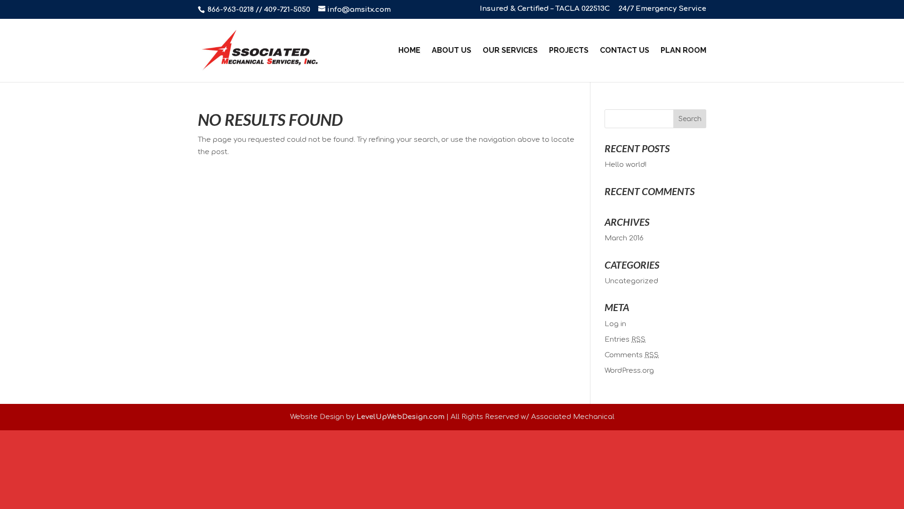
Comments (632, 355)
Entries (625, 340)
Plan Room (683, 51)
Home (409, 51)
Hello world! (625, 165)
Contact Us (624, 51)
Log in (615, 324)
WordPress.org (629, 371)
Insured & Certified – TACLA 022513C (545, 9)
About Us (451, 51)
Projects (569, 51)
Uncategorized (631, 281)
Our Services (510, 51)
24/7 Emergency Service (662, 9)
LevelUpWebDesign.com (400, 417)
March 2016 (624, 238)
